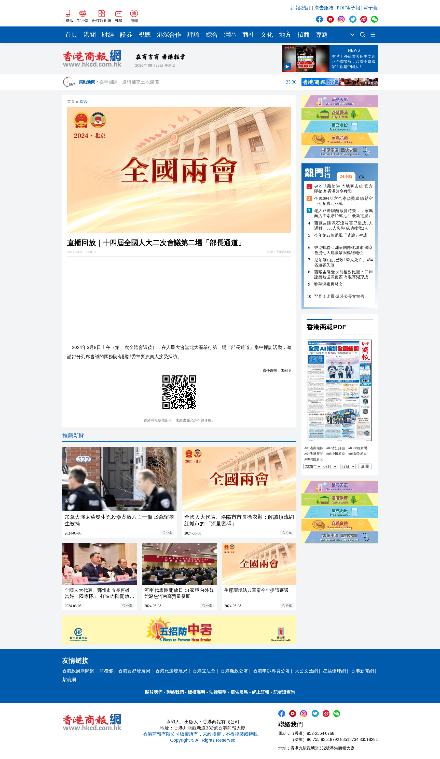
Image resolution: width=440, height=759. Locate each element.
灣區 (230, 34)
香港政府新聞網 (78, 670)
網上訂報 (260, 692)
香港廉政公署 (234, 670)
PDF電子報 (348, 7)
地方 (285, 34)
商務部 (106, 670)
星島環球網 (334, 670)
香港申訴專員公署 (271, 670)
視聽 (145, 34)
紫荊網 (69, 679)
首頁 (71, 34)
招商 (303, 34)
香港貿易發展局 (134, 670)
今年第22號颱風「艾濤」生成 (340, 235)
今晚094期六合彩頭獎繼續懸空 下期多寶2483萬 (343, 201)
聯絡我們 (175, 692)
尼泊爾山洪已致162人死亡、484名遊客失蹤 (343, 262)
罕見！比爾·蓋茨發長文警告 (339, 296)
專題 (322, 34)
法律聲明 (218, 692)
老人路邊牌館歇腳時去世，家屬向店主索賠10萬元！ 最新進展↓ (343, 213)
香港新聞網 (362, 670)
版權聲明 (196, 692)
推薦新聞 (73, 435)
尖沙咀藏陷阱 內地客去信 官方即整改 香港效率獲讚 (343, 188)
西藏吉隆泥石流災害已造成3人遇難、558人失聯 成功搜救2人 (343, 225)
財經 (108, 34)
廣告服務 (324, 7)
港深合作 (169, 34)
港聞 (90, 34)
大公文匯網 (306, 670)
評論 (193, 34)
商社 (248, 34)
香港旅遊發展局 (171, 670)
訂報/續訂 (301, 7)
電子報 (370, 7)
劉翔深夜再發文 (328, 284)
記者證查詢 (284, 692)
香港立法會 (204, 670)
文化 (267, 34)
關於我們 (153, 692)
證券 (126, 34)
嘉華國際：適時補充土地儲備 (197, 82)
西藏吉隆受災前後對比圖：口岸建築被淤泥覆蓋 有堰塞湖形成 (343, 274)
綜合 (212, 34)
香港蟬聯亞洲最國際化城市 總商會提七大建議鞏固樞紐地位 (343, 250)
